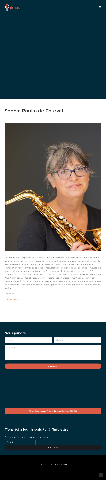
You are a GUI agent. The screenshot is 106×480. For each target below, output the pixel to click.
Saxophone (12, 299)
